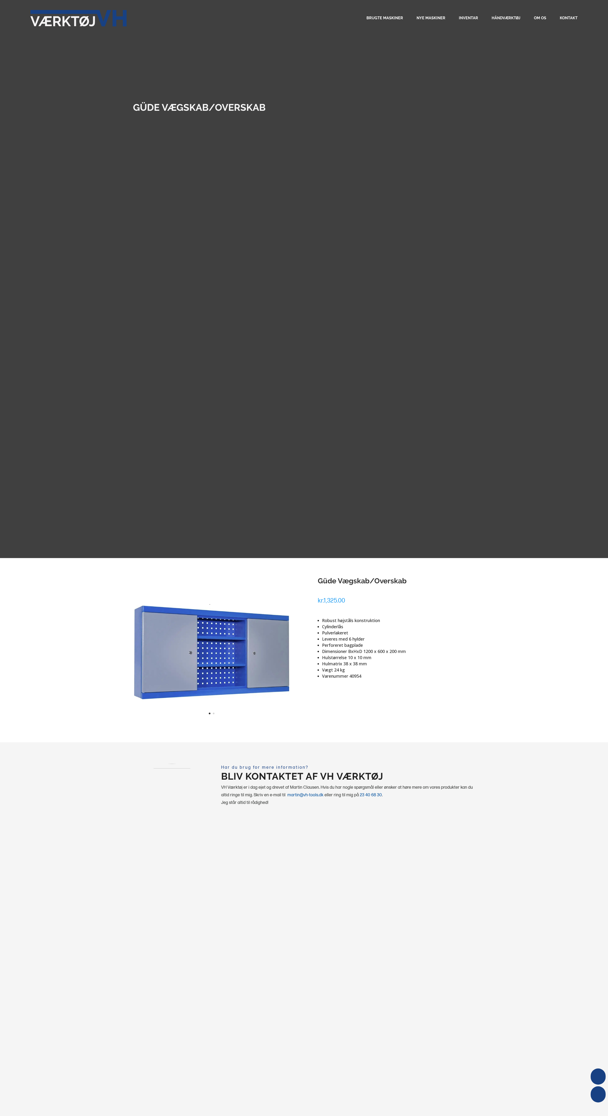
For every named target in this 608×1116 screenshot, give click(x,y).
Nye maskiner (431, 18)
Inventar (468, 18)
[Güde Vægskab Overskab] (211, 722)
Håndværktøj (506, 18)
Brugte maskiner (384, 18)
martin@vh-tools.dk (305, 794)
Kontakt (569, 18)
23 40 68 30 (371, 794)
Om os (540, 18)
